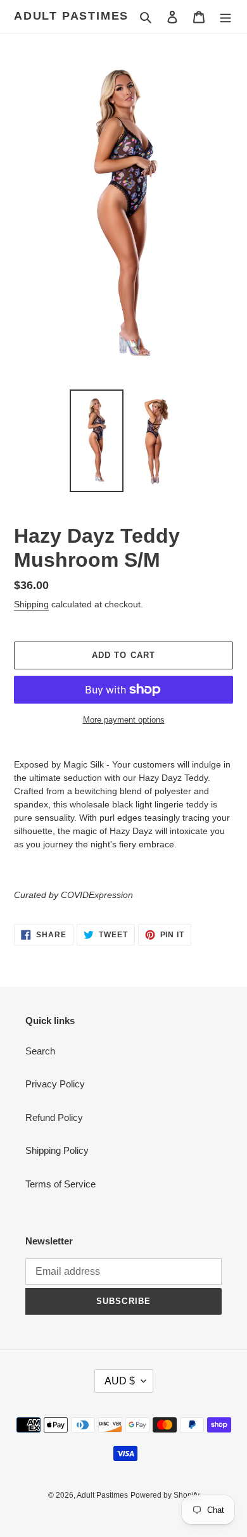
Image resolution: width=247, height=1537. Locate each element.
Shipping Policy (57, 1150)
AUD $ (119, 1381)
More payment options (124, 719)
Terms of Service (60, 1184)
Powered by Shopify (165, 1495)
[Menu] (225, 16)
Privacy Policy (55, 1083)
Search (40, 1051)
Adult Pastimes (71, 15)
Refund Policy (54, 1117)
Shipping (31, 604)
